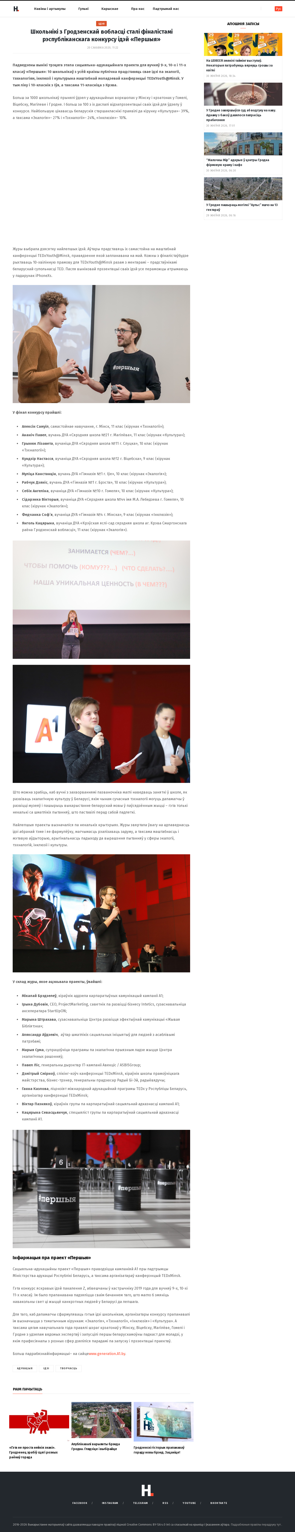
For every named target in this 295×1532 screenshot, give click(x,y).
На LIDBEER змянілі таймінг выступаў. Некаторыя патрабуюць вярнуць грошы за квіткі (239, 65)
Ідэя (101, 23)
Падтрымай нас (166, 9)
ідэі (46, 1368)
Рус (278, 9)
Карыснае (109, 9)
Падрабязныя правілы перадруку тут (256, 1524)
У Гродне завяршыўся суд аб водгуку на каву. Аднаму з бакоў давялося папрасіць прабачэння (241, 115)
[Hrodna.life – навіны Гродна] (16, 9)
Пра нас (138, 9)
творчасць (68, 1368)
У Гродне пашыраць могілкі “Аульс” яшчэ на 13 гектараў (242, 207)
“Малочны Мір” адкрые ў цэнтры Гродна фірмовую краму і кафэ (237, 162)
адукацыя (25, 1368)
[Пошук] (265, 8)
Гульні (83, 9)
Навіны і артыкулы (49, 9)
